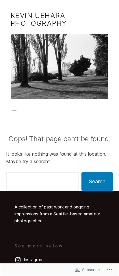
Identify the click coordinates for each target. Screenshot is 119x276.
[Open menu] (14, 109)
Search (97, 181)
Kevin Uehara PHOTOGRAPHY (39, 19)
